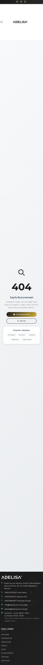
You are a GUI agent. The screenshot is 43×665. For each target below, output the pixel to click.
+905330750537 (17, 592)
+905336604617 (19, 601)
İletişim (4, 646)
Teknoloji (5, 657)
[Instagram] (17, 1)
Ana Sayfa (11, 335)
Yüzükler (22, 335)
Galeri (3, 649)
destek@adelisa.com (15, 609)
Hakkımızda (27, 339)
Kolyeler (32, 335)
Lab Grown (5, 661)
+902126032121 (15, 597)
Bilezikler (15, 339)
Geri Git (23, 321)
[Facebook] (21, 1)
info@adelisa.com (18, 605)
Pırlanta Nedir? (7, 653)
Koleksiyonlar (6, 638)
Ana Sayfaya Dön (23, 314)
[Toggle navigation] (2, 22)
